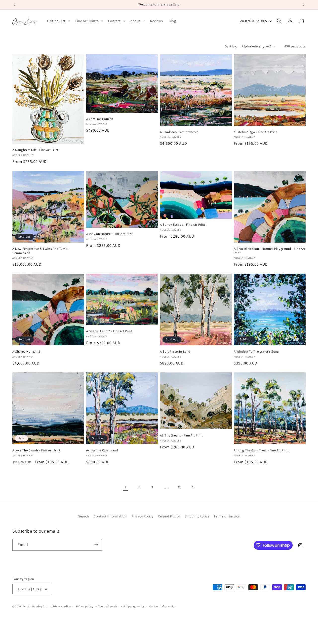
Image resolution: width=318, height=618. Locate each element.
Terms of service (108, 606)
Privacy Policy (142, 516)
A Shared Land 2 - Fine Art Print (109, 331)
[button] (58, 21)
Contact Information (110, 516)
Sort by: (231, 46)
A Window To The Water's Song (256, 352)
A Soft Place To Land (175, 352)
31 (179, 487)
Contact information (162, 606)
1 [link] (125, 487)
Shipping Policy (197, 516)
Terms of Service (227, 516)
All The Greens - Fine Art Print (181, 435)
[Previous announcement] (14, 4)
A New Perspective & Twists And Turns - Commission (40, 251)
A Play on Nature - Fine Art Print (109, 234)
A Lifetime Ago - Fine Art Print (255, 132)
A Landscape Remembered (179, 132)
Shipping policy (134, 606)
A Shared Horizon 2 (26, 352)
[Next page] (192, 487)
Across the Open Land (102, 450)
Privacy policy (61, 606)
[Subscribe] (96, 544)
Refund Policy (169, 516)
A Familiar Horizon (99, 119)
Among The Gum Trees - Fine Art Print (261, 450)
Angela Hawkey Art (35, 606)
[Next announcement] (303, 4)
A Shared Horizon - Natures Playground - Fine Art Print (269, 251)
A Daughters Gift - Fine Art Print (35, 150)
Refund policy (84, 606)
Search (83, 516)
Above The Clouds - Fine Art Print (36, 450)
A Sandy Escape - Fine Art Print (182, 225)
